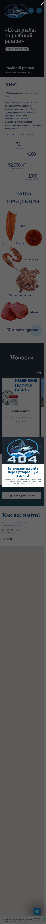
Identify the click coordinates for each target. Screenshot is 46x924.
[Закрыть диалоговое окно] (42, 3)
